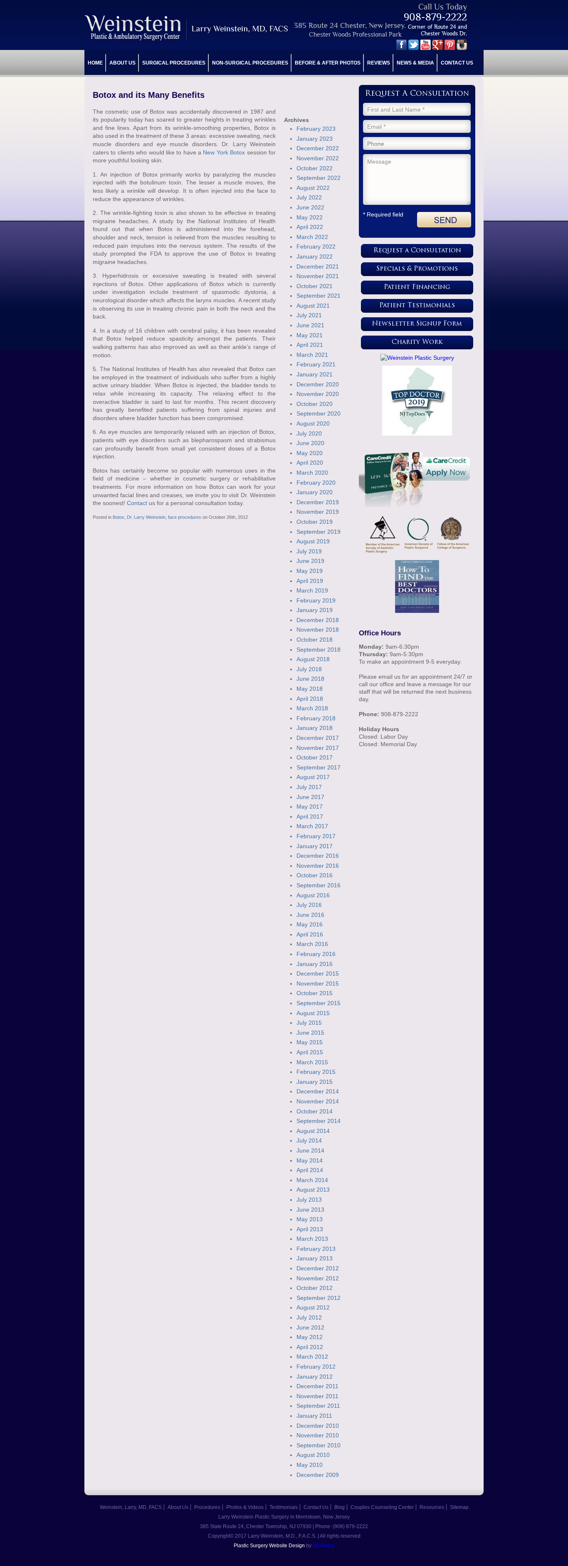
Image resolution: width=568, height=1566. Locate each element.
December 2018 (317, 620)
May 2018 (309, 688)
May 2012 (309, 1337)
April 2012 (309, 1347)
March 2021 (312, 354)
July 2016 (309, 904)
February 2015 (316, 1071)
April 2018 (309, 698)
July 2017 (309, 787)
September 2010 (318, 1445)
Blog (339, 1507)
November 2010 (317, 1435)
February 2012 (316, 1366)
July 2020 (309, 433)
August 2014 (313, 1131)
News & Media (415, 63)
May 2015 (309, 1042)
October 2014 (314, 1111)
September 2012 (318, 1298)
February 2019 (316, 600)
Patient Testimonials (417, 306)
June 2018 (310, 678)
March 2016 (312, 944)
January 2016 (314, 964)
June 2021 (310, 325)
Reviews (378, 63)
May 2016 (309, 924)
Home (95, 63)
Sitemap (459, 1507)
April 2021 (309, 344)
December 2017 (317, 737)
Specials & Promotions (417, 269)
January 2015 (314, 1081)
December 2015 (317, 973)
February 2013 (316, 1248)
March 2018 (312, 708)
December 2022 (317, 148)
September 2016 (318, 885)
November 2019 (317, 511)
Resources (432, 1507)
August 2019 (313, 541)
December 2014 (317, 1091)
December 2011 (317, 1386)
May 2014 (309, 1160)
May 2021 (309, 335)
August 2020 (313, 423)
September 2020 (318, 413)
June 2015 (310, 1032)
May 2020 (309, 453)
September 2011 (318, 1405)
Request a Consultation (417, 251)
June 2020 (310, 443)
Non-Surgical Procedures (250, 63)
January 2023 (314, 138)
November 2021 (317, 276)
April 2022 (309, 227)
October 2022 (314, 168)
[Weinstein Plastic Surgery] (417, 357)
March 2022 (312, 237)
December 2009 (317, 1474)
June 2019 (310, 561)
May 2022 (309, 217)
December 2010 (317, 1425)
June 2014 (310, 1150)
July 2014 (309, 1140)
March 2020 (312, 472)
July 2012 (309, 1317)
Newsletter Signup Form (417, 324)
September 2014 (318, 1121)
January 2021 (314, 374)
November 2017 (317, 747)
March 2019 (312, 590)
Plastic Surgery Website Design (269, 1546)
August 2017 (313, 777)
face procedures (184, 517)
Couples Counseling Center (382, 1507)
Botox (118, 517)
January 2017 (314, 846)
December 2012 (317, 1268)
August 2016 (313, 895)
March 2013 (312, 1238)
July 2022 (309, 197)
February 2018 (316, 718)
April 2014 (309, 1170)
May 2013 (309, 1219)
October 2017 (314, 757)
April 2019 (309, 581)
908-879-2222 (435, 16)
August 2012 (313, 1307)
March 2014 (312, 1180)
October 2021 (314, 286)
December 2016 (317, 855)
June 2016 (310, 914)
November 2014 (317, 1101)
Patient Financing (417, 287)
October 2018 (314, 639)
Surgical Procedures (173, 63)
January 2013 (314, 1258)
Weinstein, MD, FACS (186, 28)
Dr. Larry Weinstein (146, 517)
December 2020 (317, 384)
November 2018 (317, 629)
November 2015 (317, 983)
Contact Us (457, 63)
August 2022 (313, 187)
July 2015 (309, 1022)
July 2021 (309, 315)
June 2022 (310, 207)
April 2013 (309, 1229)
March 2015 (312, 1062)
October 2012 (314, 1288)
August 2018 (313, 659)
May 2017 (309, 806)
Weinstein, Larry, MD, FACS (131, 1507)
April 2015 (309, 1052)
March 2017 (312, 826)
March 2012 (312, 1356)
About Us (122, 63)
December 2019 (317, 502)
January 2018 (314, 727)
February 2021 (316, 364)
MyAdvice (324, 1546)
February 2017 (316, 836)
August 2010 (313, 1454)
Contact (137, 503)
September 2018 (318, 649)
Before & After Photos (328, 63)
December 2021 (317, 266)
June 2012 (310, 1327)
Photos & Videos (245, 1507)
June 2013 (310, 1209)
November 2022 (317, 158)
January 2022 (314, 256)
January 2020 (314, 492)
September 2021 (318, 295)
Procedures (207, 1507)
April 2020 (309, 462)
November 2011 (317, 1396)
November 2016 (317, 865)
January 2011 (314, 1415)
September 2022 (318, 177)
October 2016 (314, 875)
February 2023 (316, 128)
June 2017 (310, 797)
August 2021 (313, 305)
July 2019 (309, 551)
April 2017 (309, 816)
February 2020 (316, 482)
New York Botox (223, 152)
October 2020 (314, 404)
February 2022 (316, 246)
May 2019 (309, 571)
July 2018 (309, 669)
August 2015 (313, 1013)
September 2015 (318, 1003)
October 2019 (314, 521)
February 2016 (316, 954)
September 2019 (318, 531)
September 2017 (318, 767)
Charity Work (417, 342)
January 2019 (314, 610)
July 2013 (309, 1199)
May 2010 (309, 1464)
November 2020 (317, 394)
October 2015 (314, 993)
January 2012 (314, 1376)
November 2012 (317, 1278)
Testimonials (283, 1507)
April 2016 (309, 934)
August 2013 (313, 1189)
